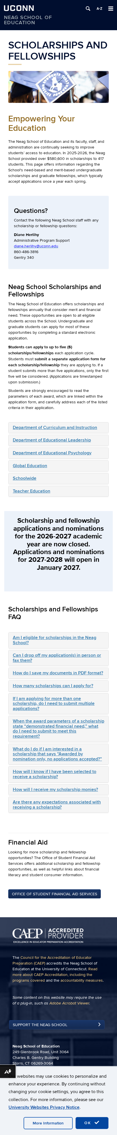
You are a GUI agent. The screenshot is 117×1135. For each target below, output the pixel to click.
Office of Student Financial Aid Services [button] (54, 894)
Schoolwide (24, 478)
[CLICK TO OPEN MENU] (110, 8)
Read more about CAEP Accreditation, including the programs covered (54, 975)
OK (88, 1122)
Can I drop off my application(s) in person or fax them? (57, 657)
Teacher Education (31, 491)
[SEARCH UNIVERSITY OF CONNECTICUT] (88, 8)
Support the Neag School (40, 1024)
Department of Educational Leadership (52, 440)
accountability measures (81, 980)
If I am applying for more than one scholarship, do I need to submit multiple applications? (54, 703)
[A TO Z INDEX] (99, 8)
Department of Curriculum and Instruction (55, 427)
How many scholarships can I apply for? (53, 686)
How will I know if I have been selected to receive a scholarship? (54, 774)
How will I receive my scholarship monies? (55, 789)
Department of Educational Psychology (52, 453)
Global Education (30, 466)
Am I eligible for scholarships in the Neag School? (54, 640)
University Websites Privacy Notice (44, 1107)
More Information (48, 1123)
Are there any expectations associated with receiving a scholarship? (57, 804)
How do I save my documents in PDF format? (58, 673)
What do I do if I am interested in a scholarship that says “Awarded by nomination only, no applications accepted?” (57, 754)
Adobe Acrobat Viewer (69, 1003)
